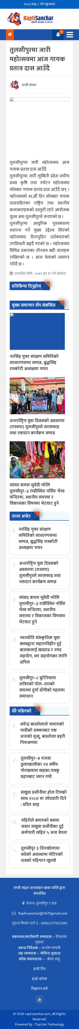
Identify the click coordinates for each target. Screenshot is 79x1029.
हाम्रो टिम (39, 969)
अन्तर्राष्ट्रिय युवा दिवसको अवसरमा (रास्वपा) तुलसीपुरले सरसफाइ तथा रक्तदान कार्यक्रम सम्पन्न (37, 427)
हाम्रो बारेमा (39, 979)
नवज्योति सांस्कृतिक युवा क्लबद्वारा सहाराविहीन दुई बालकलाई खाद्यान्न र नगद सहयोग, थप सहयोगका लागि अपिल (43, 650)
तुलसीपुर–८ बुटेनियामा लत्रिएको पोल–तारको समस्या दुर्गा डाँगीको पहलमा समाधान (42, 687)
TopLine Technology (49, 1024)
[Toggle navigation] (68, 34)
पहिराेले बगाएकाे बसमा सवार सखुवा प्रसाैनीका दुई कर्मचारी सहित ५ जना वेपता (44, 826)
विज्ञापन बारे (39, 989)
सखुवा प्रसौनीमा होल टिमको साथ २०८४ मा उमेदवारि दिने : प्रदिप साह (44, 798)
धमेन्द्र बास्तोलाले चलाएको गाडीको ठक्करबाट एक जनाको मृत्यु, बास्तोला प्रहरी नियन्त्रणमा (42, 733)
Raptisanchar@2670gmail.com (42, 913)
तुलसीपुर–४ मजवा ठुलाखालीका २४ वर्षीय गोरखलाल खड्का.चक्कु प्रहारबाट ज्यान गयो (40, 767)
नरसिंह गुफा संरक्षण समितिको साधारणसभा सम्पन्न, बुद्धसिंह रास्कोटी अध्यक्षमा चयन (34, 362)
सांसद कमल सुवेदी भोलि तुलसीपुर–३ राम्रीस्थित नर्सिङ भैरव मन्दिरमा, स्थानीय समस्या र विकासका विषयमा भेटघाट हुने (37, 494)
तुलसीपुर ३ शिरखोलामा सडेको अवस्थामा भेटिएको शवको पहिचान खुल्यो (42, 854)
